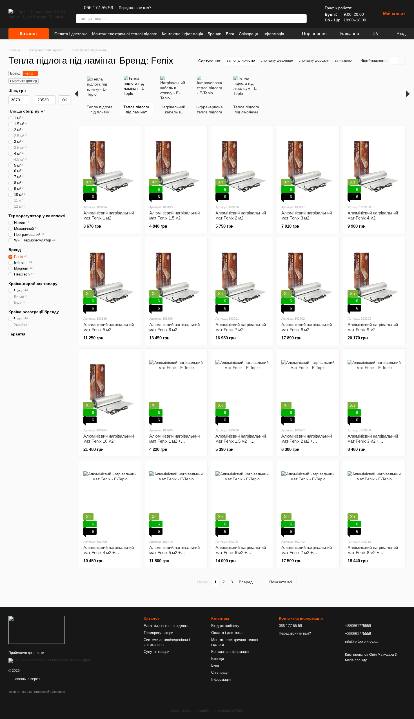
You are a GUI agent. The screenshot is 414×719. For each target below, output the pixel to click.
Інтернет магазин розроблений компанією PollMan (207, 711)
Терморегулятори (158, 633)
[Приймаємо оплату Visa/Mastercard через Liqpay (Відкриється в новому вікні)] (49, 660)
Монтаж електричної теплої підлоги (124, 34)
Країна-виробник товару (32, 283)
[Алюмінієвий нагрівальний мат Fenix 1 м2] (110, 165)
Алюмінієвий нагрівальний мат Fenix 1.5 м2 (174, 215)
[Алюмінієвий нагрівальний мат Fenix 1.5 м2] (176, 165)
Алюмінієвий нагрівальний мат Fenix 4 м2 (373, 215)
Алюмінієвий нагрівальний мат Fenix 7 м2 (240, 327)
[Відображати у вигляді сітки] (394, 60)
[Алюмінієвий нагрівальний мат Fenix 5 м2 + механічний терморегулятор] (176, 499)
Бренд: (15, 73)
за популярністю (241, 60)
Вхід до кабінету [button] (225, 626)
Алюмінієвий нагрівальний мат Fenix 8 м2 (306, 327)
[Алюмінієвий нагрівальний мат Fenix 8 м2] (308, 276)
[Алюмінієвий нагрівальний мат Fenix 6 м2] (176, 276)
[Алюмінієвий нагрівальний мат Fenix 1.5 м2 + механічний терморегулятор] (242, 388)
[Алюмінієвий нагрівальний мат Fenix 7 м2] (242, 276)
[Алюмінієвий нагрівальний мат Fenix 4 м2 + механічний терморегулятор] (110, 499)
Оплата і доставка (71, 34)
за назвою (343, 60)
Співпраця (248, 34)
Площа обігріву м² (26, 111)
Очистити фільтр (23, 81)
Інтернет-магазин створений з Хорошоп (36, 691)
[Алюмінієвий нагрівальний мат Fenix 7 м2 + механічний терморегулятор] (308, 499)
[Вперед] (408, 93)
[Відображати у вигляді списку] (401, 60)
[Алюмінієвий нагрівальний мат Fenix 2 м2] (242, 165)
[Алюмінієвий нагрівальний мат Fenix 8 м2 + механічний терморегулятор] (374, 499)
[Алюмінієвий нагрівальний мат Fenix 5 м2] (110, 276)
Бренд (14, 249)
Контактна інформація (182, 34)
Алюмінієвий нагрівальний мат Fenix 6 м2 (174, 327)
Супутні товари (156, 651)
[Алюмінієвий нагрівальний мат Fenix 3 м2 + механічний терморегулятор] (374, 388)
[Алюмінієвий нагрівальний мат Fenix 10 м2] (110, 388)
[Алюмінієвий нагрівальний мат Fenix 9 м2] (374, 276)
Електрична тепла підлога (166, 626)
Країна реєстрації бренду (33, 312)
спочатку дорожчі (314, 60)
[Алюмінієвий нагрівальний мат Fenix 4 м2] (374, 165)
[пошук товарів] (302, 18)
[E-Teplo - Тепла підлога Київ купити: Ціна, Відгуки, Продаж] (36, 629)
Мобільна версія (27, 679)
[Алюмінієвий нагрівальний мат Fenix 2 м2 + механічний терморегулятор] (308, 388)
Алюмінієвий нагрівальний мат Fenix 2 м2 (240, 215)
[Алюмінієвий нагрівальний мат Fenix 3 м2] (308, 165)
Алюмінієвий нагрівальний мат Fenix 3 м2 (306, 215)
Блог (230, 34)
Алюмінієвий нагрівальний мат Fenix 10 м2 (108, 439)
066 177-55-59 (98, 8)
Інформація (273, 34)
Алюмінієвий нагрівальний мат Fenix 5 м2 (108, 327)
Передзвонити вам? (135, 8)
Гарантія (16, 334)
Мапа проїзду (356, 660)
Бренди (214, 34)
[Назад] (76, 93)
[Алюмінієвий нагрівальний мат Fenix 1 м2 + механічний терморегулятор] (176, 388)
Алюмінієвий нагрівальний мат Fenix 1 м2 (108, 215)
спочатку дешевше (277, 60)
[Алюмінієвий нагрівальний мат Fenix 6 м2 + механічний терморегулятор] (242, 499)
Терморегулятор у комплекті (36, 215)
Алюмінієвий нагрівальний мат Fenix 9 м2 (373, 327)
